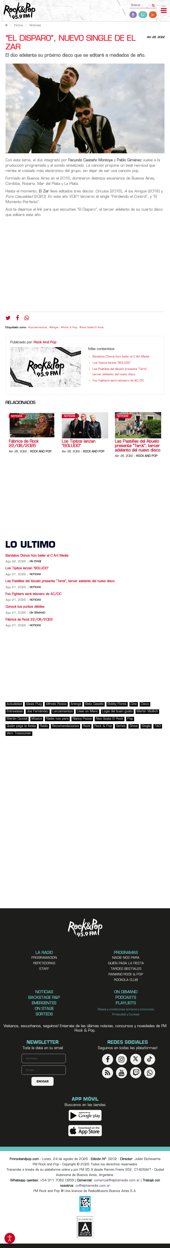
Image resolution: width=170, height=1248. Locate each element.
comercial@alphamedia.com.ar (117, 1180)
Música (36, 719)
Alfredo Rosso (56, 704)
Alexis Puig (34, 704)
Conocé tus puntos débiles (25, 607)
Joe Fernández (37, 711)
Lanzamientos (38, 327)
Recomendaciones (65, 726)
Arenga (76, 704)
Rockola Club (126, 980)
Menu (164, 11)
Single (54, 327)
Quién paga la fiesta (21, 726)
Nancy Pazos (82, 719)
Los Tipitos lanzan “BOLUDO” (112, 363)
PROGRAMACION (44, 958)
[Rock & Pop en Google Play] (85, 1115)
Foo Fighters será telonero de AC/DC (118, 380)
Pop (130, 719)
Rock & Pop (70, 327)
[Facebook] (17, 319)
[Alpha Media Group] (85, 1227)
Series (121, 726)
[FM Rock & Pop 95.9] (17, 11)
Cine (134, 704)
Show (133, 726)
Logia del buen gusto (117, 711)
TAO (158, 726)
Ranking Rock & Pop (125, 974)
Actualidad (14, 704)
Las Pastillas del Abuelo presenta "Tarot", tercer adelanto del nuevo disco (137, 446)
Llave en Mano (87, 711)
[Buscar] (153, 4)
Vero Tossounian (19, 733)
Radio (44, 726)
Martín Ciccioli (17, 719)
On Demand (37, 613)
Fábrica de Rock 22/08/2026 (24, 444)
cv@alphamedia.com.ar (92, 1186)
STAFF (44, 969)
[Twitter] (8, 319)
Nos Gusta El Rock (92, 327)
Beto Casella (94, 704)
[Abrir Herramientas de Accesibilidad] (9, 1238)
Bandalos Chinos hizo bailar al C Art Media (121, 356)
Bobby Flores (117, 704)
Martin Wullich (147, 711)
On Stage (35, 562)
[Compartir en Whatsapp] (26, 318)
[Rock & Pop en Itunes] (85, 1130)
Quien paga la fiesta (126, 963)
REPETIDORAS (44, 963)
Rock (86, 726)
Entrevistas (15, 711)
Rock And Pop (45, 342)
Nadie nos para (57, 719)
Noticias (16, 416)
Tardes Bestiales (125, 969)
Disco (145, 704)
